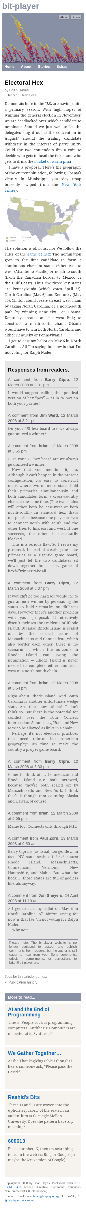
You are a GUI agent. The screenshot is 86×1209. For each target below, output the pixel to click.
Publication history (22, 982)
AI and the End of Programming (28, 1012)
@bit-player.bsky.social (19, 1200)
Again (76, 17)
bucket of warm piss (52, 161)
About (64, 17)
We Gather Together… (34, 1053)
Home (9, 66)
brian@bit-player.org (46, 1196)
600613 (16, 1141)
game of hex (38, 254)
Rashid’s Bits (24, 1097)
